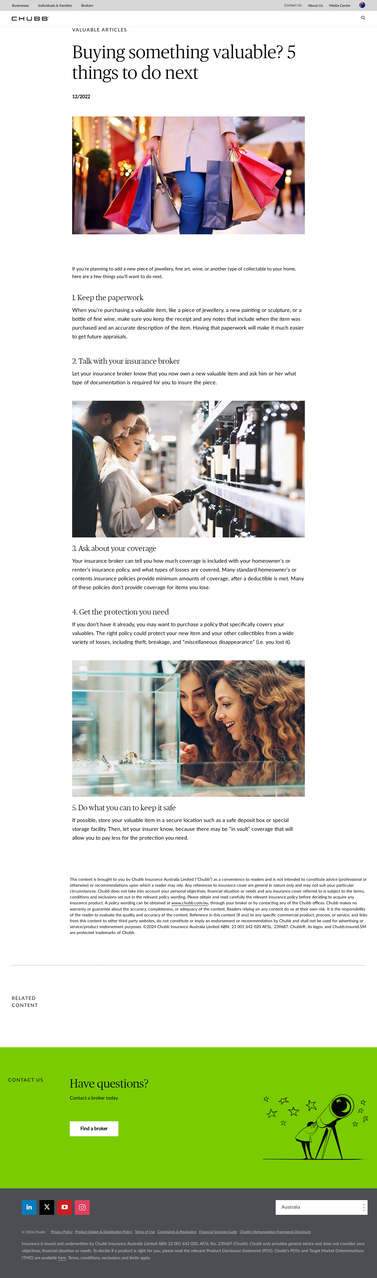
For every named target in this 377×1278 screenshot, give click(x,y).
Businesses (20, 5)
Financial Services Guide (218, 1232)
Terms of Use (145, 1232)
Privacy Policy (61, 1232)
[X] (46, 1207)
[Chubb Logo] (30, 19)
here (62, 1258)
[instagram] (82, 1207)
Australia (291, 1207)
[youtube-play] (64, 1207)
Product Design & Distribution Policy (103, 1232)
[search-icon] (363, 18)
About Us (315, 5)
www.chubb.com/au (189, 903)
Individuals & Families (55, 5)
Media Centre (339, 5)
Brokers (87, 5)
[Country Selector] (362, 5)
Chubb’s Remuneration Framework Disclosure (275, 1232)
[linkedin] (29, 1207)
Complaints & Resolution (177, 1232)
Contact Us (293, 5)
